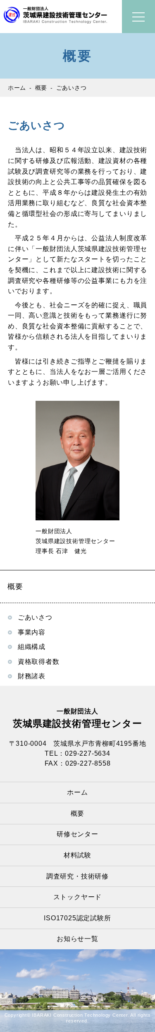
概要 (78, 813)
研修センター (77, 834)
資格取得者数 (39, 661)
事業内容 (31, 632)
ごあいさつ (35, 617)
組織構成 (31, 646)
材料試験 (77, 855)
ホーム (77, 792)
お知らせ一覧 (77, 938)
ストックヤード (77, 896)
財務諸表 (31, 676)
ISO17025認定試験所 (77, 918)
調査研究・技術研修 (77, 876)
